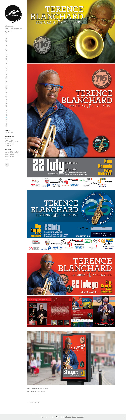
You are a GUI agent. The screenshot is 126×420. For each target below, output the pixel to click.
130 (6, 92)
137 (6, 80)
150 (6, 56)
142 (6, 71)
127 (6, 98)
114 (6, 121)
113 (6, 123)
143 (6, 69)
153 (6, 51)
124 (6, 103)
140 (6, 74)
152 (6, 52)
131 (6, 90)
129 (6, 94)
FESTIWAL (8, 131)
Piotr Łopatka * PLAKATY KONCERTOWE (12, 155)
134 (6, 85)
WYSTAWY (8, 149)
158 (6, 42)
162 (6, 34)
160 (6, 38)
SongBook (8, 138)
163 (6, 33)
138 (6, 78)
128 (6, 96)
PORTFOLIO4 (9, 140)
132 (6, 89)
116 (6, 118)
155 (6, 47)
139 (6, 76)
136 (6, 81)
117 (6, 116)
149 (6, 58)
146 (6, 63)
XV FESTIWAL (9, 132)
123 (6, 105)
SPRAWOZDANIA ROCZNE (13, 29)
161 (6, 36)
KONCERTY (8, 31)
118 (6, 114)
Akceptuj (68, 417)
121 (6, 108)
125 (6, 101)
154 (6, 49)
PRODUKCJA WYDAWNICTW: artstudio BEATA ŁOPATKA (37, 394)
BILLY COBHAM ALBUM (12, 142)
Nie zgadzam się (78, 417)
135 (6, 83)
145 (6, 65)
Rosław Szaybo (9, 144)
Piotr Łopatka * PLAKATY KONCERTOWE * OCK (12, 152)
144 (6, 67)
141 (6, 72)
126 (6, 99)
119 (6, 112)
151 (6, 54)
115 (6, 119)
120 (6, 110)
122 (6, 107)
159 (6, 40)
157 (6, 43)
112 (6, 125)
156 (6, 45)
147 (6, 61)
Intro (6, 25)
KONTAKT (8, 160)
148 (6, 60)
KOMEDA (8, 145)
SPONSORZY (9, 27)
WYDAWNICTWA (9, 136)
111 (6, 127)
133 (6, 87)
